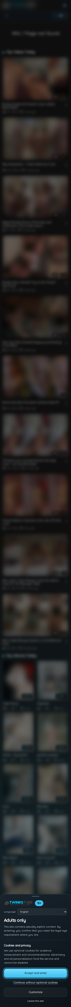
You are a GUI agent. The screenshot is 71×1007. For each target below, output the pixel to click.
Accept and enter (35, 973)
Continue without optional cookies (35, 982)
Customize (35, 992)
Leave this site (35, 1000)
